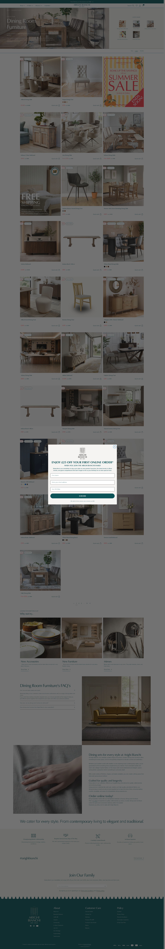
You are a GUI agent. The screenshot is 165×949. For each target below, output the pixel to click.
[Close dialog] (114, 446)
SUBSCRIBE (82, 496)
